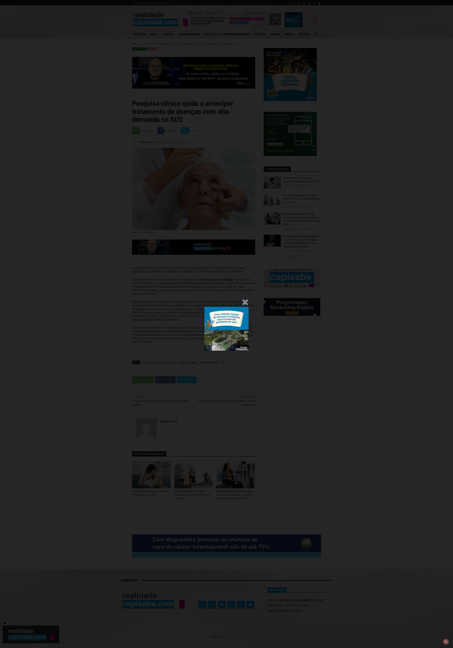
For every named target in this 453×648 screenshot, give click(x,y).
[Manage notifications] (446, 641)
